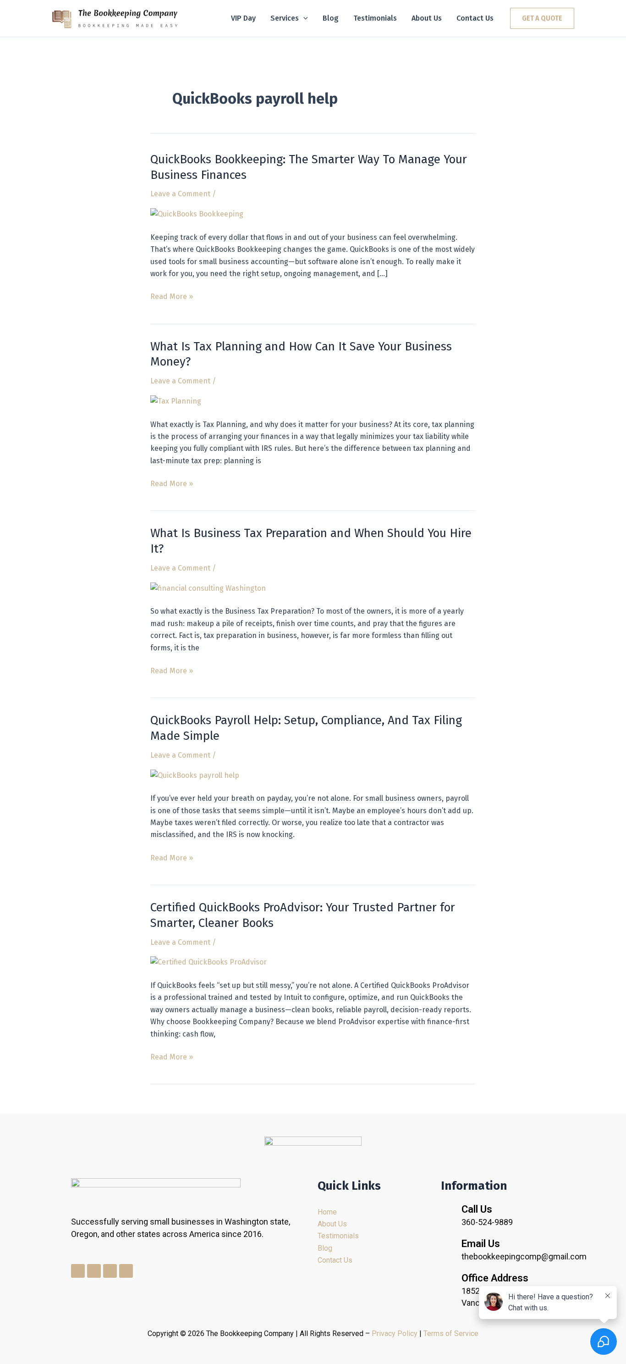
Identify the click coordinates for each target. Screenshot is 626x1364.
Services (284, 18)
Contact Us (475, 18)
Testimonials (375, 18)
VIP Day (243, 18)
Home (327, 1212)
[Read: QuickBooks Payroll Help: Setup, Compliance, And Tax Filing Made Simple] (194, 775)
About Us (427, 18)
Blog (331, 18)
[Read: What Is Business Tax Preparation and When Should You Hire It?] (208, 587)
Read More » (171, 296)
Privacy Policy (394, 1333)
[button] (303, 18)
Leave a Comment (180, 193)
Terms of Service (450, 1333)
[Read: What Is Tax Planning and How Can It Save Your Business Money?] (175, 401)
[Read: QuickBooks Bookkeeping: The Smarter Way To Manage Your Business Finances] (196, 214)
